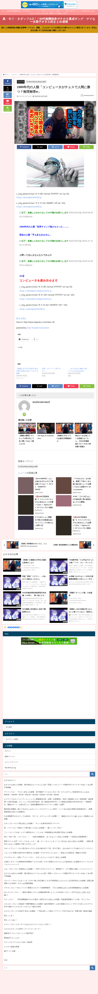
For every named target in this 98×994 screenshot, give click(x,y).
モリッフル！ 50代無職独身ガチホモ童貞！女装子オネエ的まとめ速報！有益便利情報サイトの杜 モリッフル (47, 899)
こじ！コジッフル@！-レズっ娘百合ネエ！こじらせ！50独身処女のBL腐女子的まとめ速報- (38, 832)
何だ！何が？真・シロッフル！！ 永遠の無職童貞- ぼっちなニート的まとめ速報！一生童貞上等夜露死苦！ (46, 837)
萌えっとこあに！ (10, 920)
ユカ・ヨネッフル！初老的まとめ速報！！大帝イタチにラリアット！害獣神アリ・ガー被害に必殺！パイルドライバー (48, 869)
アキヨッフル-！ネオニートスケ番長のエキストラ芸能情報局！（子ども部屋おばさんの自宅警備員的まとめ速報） (47, 888)
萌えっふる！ (9, 915)
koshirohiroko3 (89, 95)
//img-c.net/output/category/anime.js (35, 291)
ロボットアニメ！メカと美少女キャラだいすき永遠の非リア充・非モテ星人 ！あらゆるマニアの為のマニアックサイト (48, 848)
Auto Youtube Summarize (38, 328)
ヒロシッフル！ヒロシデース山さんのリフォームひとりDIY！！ (28, 924)
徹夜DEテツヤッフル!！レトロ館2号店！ (19, 933)
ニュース (21, 81)
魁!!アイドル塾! (10, 951)
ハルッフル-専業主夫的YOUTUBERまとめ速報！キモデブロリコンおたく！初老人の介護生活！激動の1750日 (45, 853)
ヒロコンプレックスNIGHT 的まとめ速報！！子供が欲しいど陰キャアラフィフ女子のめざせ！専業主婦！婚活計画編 (48, 911)
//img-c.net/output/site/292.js (29, 207)
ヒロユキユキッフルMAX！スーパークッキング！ (22, 929)
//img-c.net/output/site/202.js (29, 197)
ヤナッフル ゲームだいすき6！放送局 (18, 942)
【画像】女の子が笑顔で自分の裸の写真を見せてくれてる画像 (27, 371)
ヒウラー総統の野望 (11, 947)
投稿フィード (10, 756)
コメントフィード (11, 762)
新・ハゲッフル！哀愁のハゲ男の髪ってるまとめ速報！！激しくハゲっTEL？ (33, 828)
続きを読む (21, 318)
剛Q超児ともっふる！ (12, 938)
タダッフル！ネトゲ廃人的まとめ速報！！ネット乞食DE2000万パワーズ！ (32, 823)
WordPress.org (10, 767)
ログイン (8, 751)
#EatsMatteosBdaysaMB (37, 82)
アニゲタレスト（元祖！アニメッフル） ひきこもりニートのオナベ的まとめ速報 (35, 857)
